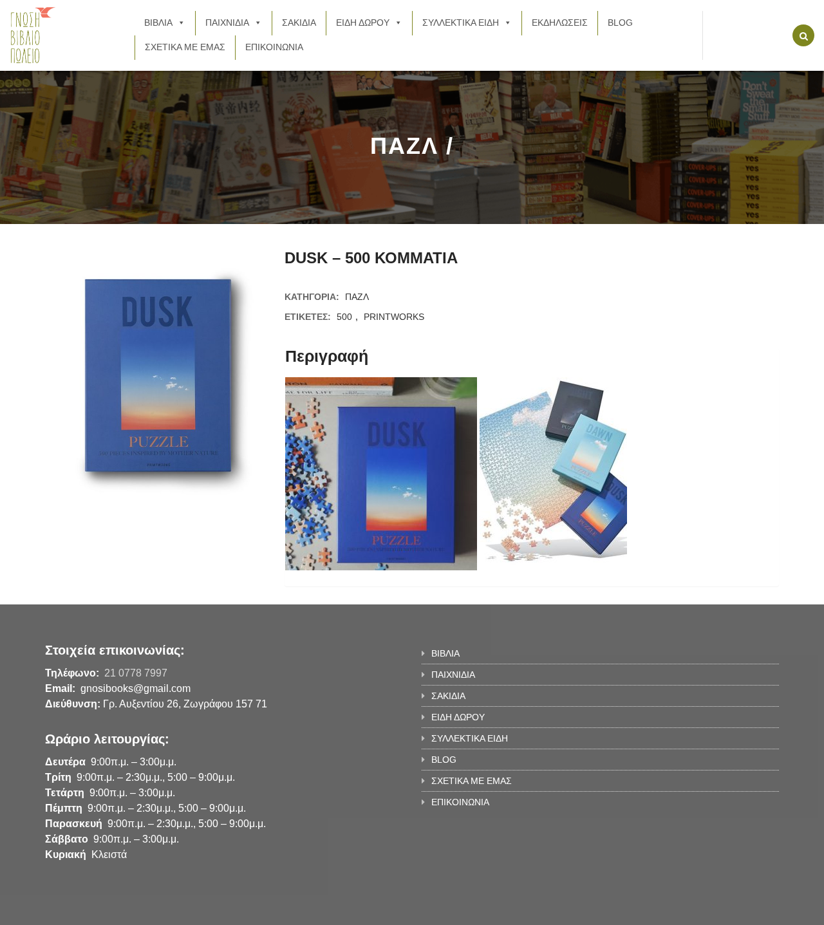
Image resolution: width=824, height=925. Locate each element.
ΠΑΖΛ (357, 297)
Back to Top (726, 909)
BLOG (620, 22)
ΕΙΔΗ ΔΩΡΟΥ (362, 22)
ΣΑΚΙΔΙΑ (299, 22)
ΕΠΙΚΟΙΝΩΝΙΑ (274, 47)
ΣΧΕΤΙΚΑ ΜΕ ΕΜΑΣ (185, 47)
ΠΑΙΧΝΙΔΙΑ (227, 22)
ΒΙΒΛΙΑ (158, 22)
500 (344, 317)
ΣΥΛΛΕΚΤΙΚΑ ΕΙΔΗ (460, 22)
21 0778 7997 (135, 673)
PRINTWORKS (394, 317)
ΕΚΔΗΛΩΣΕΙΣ (560, 22)
